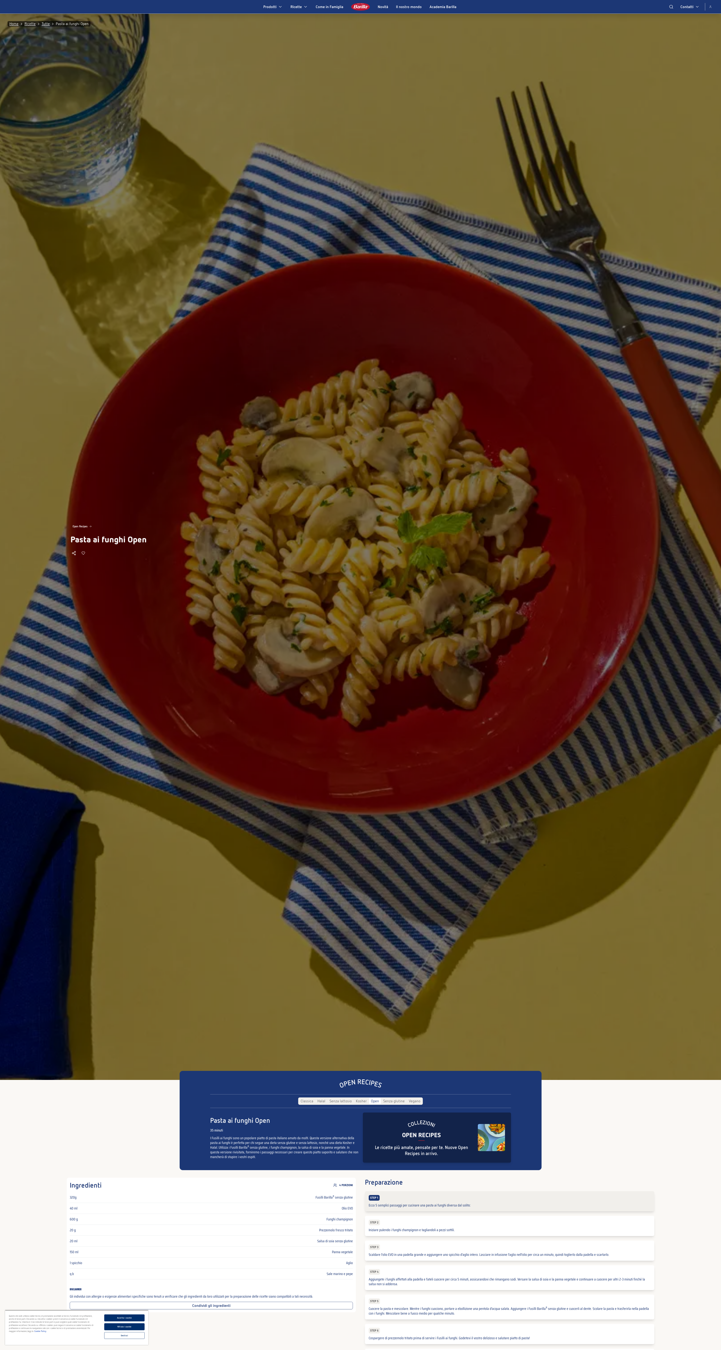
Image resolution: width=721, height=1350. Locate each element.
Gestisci (124, 1335)
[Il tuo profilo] (710, 7)
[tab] (307, 1101)
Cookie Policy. (40, 1331)
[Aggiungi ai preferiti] (83, 553)
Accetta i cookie (124, 1318)
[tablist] (360, 1101)
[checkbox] (509, 1201)
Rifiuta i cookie (124, 1327)
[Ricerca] (671, 7)
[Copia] (73, 553)
